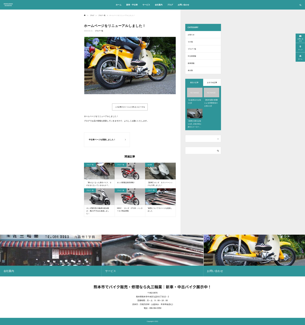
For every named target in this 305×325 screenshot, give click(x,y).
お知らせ (191, 35)
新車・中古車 (132, 5)
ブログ (170, 5)
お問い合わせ (183, 5)
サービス (146, 5)
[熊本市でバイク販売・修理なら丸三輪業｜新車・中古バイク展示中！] (8, 5)
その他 (190, 42)
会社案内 (159, 5)
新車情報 (191, 63)
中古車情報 (192, 56)
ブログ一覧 (99, 31)
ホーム (119, 5)
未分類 (149, 165)
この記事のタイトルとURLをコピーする (130, 107)
